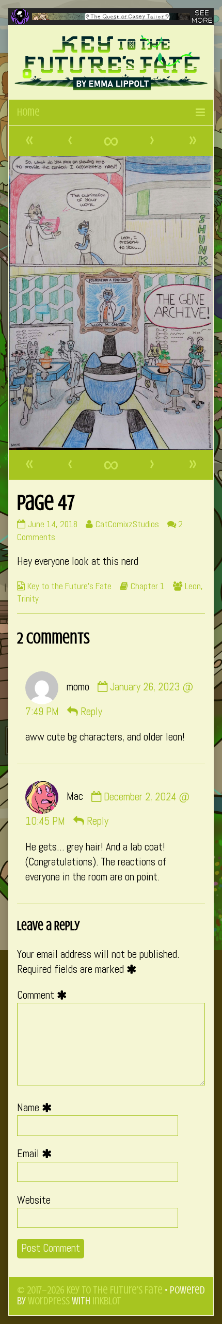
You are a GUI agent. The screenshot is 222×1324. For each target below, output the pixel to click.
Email (37, 1153)
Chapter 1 (148, 586)
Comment (44, 995)
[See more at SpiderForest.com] (202, 16)
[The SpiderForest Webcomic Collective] (19, 16)
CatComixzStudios (127, 524)
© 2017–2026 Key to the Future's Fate (90, 1290)
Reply (91, 711)
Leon (193, 586)
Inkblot (106, 1301)
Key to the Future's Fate (69, 586)
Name (37, 1107)
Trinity (28, 598)
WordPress (49, 1301)
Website (34, 1200)
